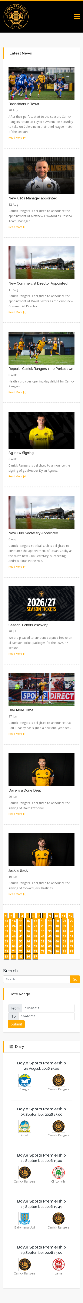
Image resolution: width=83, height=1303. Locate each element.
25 (21, 926)
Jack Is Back (18, 870)
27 (35, 926)
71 (64, 946)
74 (13, 951)
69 (50, 946)
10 (56, 916)
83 (6, 956)
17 (35, 921)
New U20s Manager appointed (33, 198)
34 (13, 931)
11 (63, 916)
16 (28, 921)
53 (6, 941)
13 (6, 921)
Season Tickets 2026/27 (28, 625)
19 (50, 921)
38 (42, 931)
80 (57, 951)
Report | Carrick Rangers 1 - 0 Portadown (41, 369)
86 (28, 956)
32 (71, 926)
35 (21, 931)
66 (28, 946)
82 (71, 951)
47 (35, 936)
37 (35, 931)
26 (28, 926)
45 (21, 936)
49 (50, 936)
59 (50, 941)
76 (28, 951)
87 (35, 956)
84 (13, 956)
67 (35, 946)
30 (57, 926)
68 (42, 946)
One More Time (21, 710)
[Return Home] (16, 16)
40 (57, 931)
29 (50, 926)
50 (57, 936)
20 (57, 921)
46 (28, 936)
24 (13, 926)
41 (64, 931)
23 (6, 926)
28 (42, 926)
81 (64, 951)
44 (13, 936)
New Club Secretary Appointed (33, 533)
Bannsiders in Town (24, 104)
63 (6, 946)
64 (13, 946)
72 (71, 946)
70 (57, 946)
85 (21, 956)
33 (6, 931)
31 (64, 926)
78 (42, 951)
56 (28, 941)
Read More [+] (17, 137)
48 (42, 936)
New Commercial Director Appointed (38, 283)
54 (13, 941)
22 (71, 921)
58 (42, 941)
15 (21, 921)
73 (6, 951)
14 (13, 921)
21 (64, 921)
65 (21, 946)
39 (50, 931)
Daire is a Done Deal (25, 790)
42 (71, 931)
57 (35, 941)
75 (21, 951)
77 (35, 951)
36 (28, 931)
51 (64, 936)
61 (64, 941)
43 (6, 936)
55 (21, 941)
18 (42, 921)
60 (57, 941)
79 (50, 951)
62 (71, 941)
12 (70, 916)
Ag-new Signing (21, 453)
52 (71, 936)
